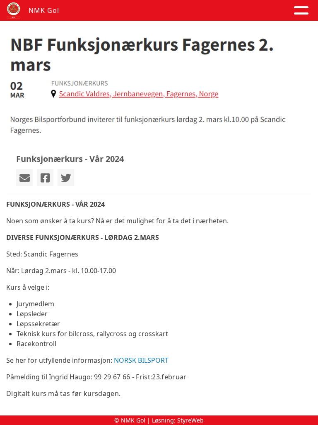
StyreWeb (190, 420)
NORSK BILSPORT (141, 360)
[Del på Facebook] (45, 177)
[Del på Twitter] (66, 177)
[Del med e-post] (24, 177)
